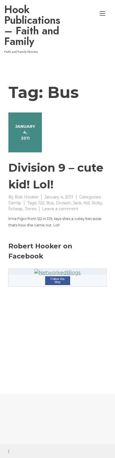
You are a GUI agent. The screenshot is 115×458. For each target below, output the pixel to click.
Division (63, 202)
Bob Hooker (27, 197)
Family (14, 202)
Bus (50, 202)
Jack (77, 202)
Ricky (97, 202)
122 (41, 202)
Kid (86, 202)
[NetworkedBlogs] (57, 273)
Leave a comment (60, 208)
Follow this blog (58, 280)
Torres (30, 208)
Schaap (15, 208)
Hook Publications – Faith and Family (32, 25)
